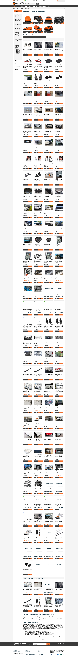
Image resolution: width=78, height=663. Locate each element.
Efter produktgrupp (42, 6)
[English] (31, 0)
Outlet (49, 6)
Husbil (30, 6)
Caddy (16, 48)
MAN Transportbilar (18, 29)
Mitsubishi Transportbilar (17, 35)
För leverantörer (40, 654)
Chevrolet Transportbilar (17, 15)
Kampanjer (16, 69)
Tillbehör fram (18, 51)
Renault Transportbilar (18, 40)
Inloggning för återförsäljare (30, 655)
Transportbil (15, 6)
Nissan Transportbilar (18, 36)
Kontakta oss (15, 650)
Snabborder (39, 657)
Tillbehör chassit (18, 50)
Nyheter (39, 650)
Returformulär (28, 651)
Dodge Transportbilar (18, 19)
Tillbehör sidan (18, 53)
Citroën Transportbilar (18, 16)
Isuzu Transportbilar (18, 24)
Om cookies (39, 655)
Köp (30, 54)
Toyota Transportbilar (18, 44)
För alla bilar (35, 6)
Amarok (16, 47)
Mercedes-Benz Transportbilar (17, 33)
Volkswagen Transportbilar (23, 8)
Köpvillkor (27, 650)
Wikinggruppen (41, 661)
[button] (24, 0)
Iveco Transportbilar (18, 25)
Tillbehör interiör (18, 52)
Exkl (44, 0)
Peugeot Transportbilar (18, 39)
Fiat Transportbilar (17, 20)
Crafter (16, 56)
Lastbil (26, 6)
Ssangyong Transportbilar (17, 42)
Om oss (39, 651)
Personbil (21, 6)
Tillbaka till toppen (16, 651)
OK (48, 644)
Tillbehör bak (17, 49)
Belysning (17, 55)
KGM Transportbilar (18, 27)
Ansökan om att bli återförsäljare (30, 654)
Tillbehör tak (17, 54)
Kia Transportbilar (17, 28)
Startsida (14, 8)
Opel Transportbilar (17, 38)
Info (25, 54)
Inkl (41, 0)
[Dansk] (32, 0)
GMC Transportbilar (18, 23)
